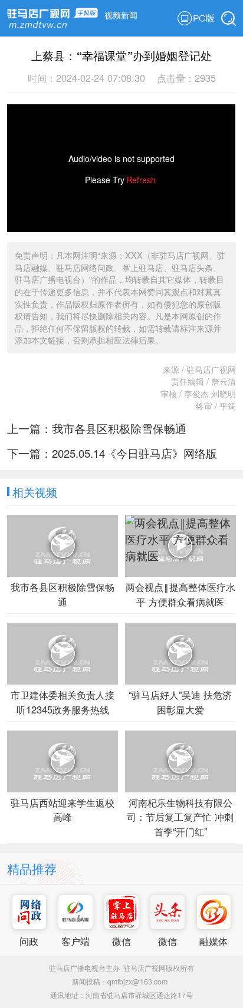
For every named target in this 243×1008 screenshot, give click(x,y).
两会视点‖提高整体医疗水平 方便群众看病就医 (180, 594)
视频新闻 (120, 14)
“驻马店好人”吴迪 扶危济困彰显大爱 (180, 702)
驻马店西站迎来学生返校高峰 (62, 809)
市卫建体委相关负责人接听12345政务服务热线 (62, 702)
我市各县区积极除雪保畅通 (119, 428)
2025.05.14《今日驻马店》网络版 (134, 453)
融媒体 (213, 941)
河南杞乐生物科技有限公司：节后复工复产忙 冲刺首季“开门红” (180, 816)
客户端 (75, 941)
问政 (28, 941)
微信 (121, 941)
